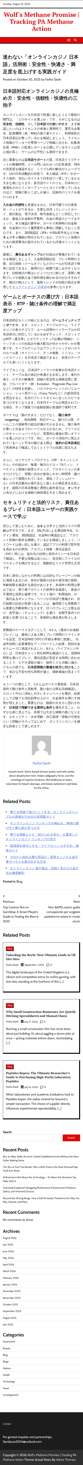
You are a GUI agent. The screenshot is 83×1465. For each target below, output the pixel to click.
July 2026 (8, 1244)
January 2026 (10, 1284)
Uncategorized (10, 1394)
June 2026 (8, 1251)
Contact (7, 1423)
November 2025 (11, 1297)
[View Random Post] (68, 40)
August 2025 (9, 1317)
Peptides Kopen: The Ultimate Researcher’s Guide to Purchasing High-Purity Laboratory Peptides (38, 1077)
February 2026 (11, 1277)
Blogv (6, 1361)
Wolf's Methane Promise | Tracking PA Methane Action (42, 21)
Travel (6, 1388)
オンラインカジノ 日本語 (29, 287)
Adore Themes (65, 1460)
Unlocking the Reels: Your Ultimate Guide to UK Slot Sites (41, 957)
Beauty (6, 1348)
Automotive (9, 1341)
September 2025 (12, 1311)
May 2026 (8, 1257)
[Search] (75, 40)
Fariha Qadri (53, 79)
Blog (19, 881)
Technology (9, 1381)
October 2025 (10, 1304)
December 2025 (11, 1291)
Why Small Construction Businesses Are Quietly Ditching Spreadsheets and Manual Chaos (41, 1014)
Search (7, 1132)
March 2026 (9, 1271)
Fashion (7, 1368)
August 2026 (9, 1238)
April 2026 (8, 1264)
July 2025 (8, 1324)
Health (6, 1374)
